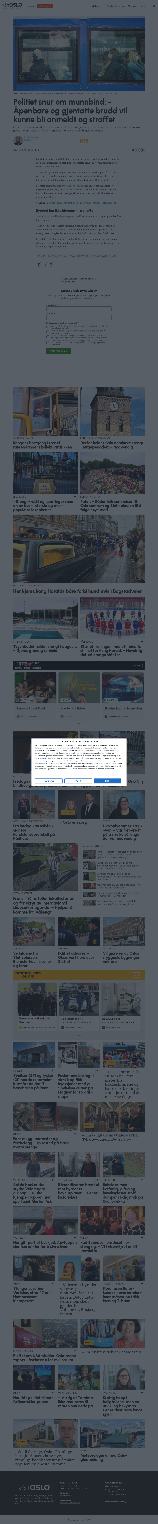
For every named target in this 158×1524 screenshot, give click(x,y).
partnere (80, 753)
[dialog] (79, 762)
